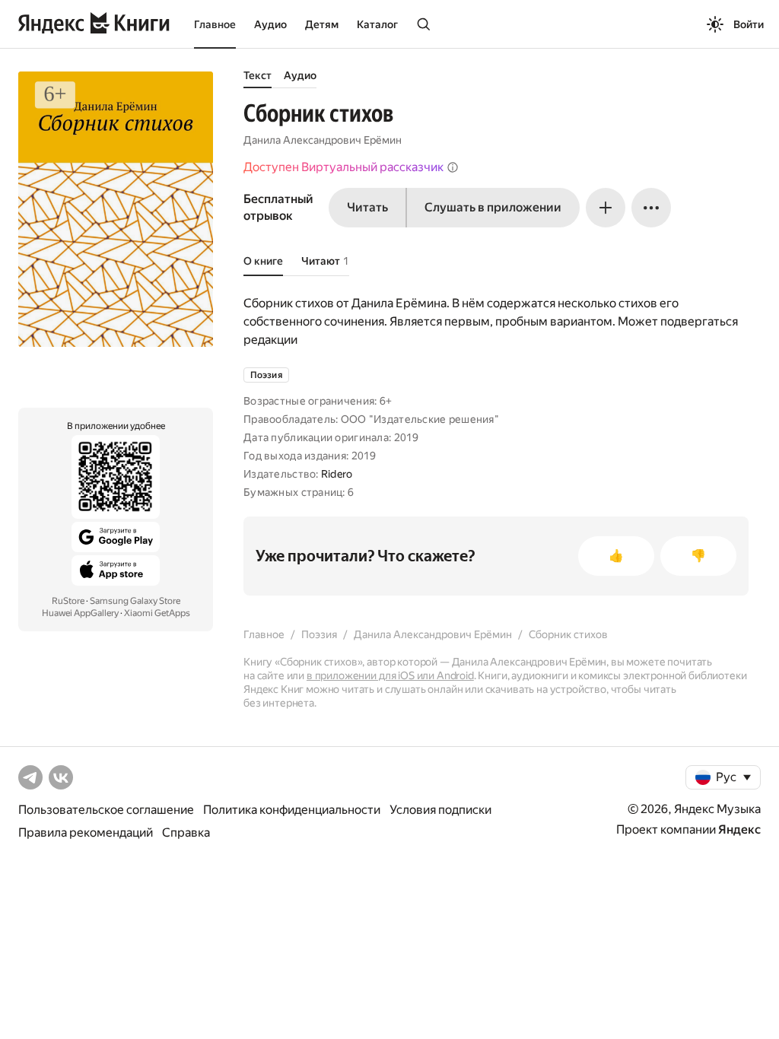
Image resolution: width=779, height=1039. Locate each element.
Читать (367, 207)
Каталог (377, 24)
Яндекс (739, 829)
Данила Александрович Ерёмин (322, 140)
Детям (322, 24)
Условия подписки (440, 809)
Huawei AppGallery (80, 613)
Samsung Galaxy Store (135, 601)
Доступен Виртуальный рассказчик (343, 167)
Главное (215, 24)
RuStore (68, 601)
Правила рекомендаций (85, 832)
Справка (186, 832)
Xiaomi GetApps (157, 613)
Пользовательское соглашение (106, 809)
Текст (257, 75)
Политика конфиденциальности (291, 809)
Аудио (270, 24)
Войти (748, 24)
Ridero (337, 474)
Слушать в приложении (492, 207)
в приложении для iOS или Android (390, 675)
